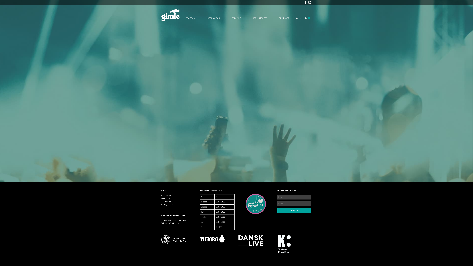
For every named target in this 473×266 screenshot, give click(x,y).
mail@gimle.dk (167, 205)
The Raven (284, 18)
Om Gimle (236, 18)
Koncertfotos (260, 18)
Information (213, 18)
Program (190, 18)
